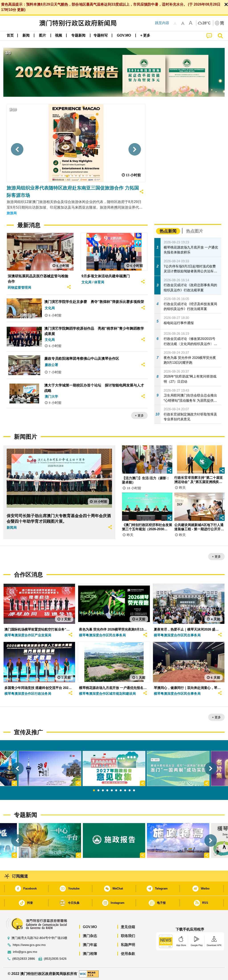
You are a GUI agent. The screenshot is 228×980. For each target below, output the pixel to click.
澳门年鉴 (90, 945)
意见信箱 (128, 927)
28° (206, 23)
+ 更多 (139, 415)
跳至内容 (162, 23)
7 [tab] (120, 790)
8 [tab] (125, 790)
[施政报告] (114, 840)
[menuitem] (26, 35)
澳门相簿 (90, 953)
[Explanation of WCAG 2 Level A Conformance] (89, 973)
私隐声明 (128, 945)
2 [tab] (98, 790)
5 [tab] (112, 790)
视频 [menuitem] (58, 35)
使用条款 (128, 953)
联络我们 (128, 936)
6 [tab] (116, 790)
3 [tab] (103, 790)
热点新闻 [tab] (168, 231)
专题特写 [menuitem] (101, 35)
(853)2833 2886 (23, 958)
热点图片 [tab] (194, 231)
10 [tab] (134, 790)
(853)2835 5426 (55, 958)
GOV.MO (90, 927)
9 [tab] (129, 790)
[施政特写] (178, 840)
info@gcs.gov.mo (25, 951)
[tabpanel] (114, 768)
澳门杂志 (90, 936)
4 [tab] (107, 790)
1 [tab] (94, 790)
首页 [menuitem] (10, 35)
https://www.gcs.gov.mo (29, 945)
